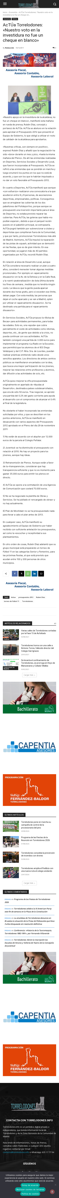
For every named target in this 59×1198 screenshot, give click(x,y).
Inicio (5, 12)
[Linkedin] (34, 573)
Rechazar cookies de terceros (30, 1189)
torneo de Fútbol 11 (11, 601)
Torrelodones (27, 601)
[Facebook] (15, 573)
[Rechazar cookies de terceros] (55, 1184)
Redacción (9, 48)
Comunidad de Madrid (9, 668)
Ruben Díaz (40, 597)
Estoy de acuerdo (30, 1185)
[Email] (41, 573)
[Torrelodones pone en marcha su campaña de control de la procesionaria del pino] (11, 826)
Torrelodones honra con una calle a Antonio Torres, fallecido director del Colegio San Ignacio (37, 648)
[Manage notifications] (52, 1191)
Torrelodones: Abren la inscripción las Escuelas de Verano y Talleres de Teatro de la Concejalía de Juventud (29, 943)
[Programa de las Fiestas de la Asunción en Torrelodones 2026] (11, 841)
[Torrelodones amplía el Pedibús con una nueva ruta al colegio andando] (11, 872)
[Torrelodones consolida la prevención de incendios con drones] (11, 857)
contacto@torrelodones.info (16, 1152)
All (55, 623)
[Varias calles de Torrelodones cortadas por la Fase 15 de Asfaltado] (11, 634)
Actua (13, 597)
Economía (13, 12)
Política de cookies (30, 1194)
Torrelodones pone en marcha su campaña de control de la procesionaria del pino (36, 825)
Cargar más (28, 675)
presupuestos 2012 (25, 597)
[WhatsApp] (28, 573)
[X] (21, 573)
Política (14, 19)
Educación (7, 654)
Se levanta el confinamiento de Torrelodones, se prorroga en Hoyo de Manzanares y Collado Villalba (38, 663)
